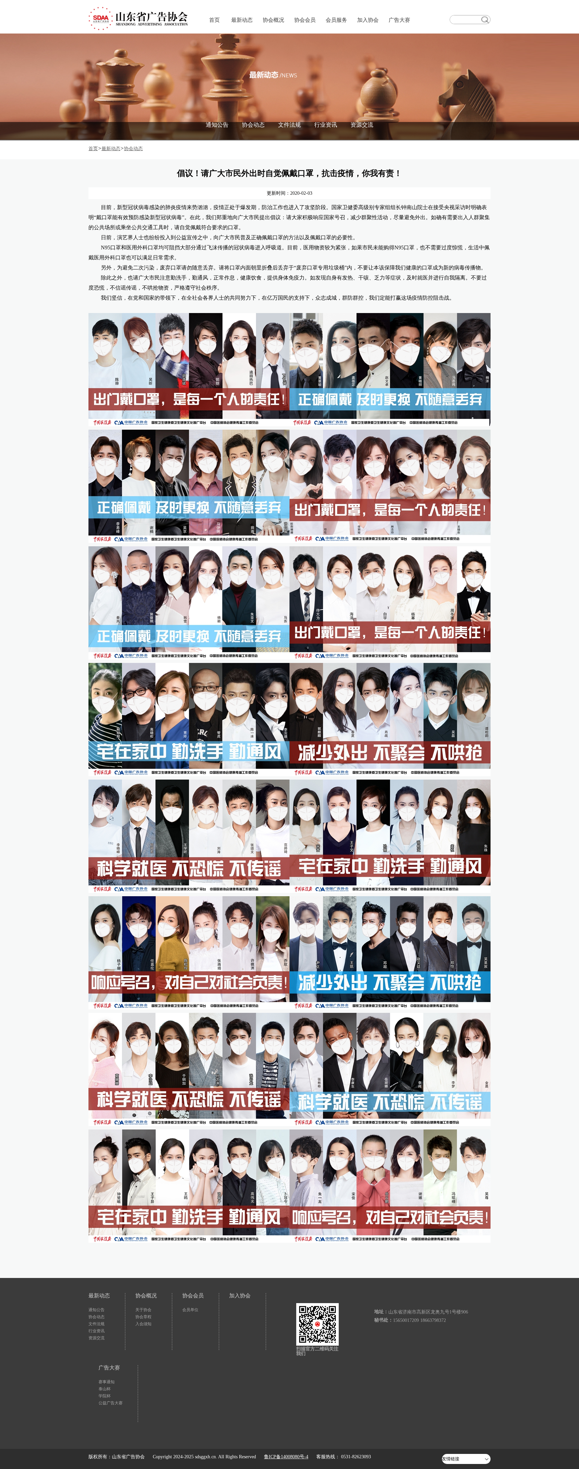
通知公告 (217, 125)
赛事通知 (107, 1382)
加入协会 (368, 20)
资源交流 (361, 125)
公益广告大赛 (111, 1403)
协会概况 (273, 20)
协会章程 (143, 1316)
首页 (214, 20)
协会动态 (253, 125)
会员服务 (336, 20)
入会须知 (143, 1324)
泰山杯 (105, 1389)
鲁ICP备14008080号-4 (286, 1456)
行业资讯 (325, 125)
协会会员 (305, 20)
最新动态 (242, 20)
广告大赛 (399, 20)
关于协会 (143, 1309)
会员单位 (190, 1309)
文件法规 (289, 125)
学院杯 (105, 1396)
